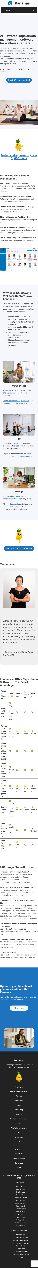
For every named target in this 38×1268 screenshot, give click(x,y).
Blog (19, 1168)
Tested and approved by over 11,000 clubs (19, 157)
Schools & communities (19, 1230)
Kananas (22, 3)
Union (20, 1257)
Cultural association (20, 1238)
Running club (20, 1206)
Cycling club (20, 1192)
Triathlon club (20, 1220)
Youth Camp (20, 1246)
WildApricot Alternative (19, 1128)
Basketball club (20, 1186)
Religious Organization (20, 1254)
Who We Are (19, 1154)
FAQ (19, 1142)
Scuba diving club (20, 1214)
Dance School (21, 1195)
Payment (19, 1096)
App (19, 1123)
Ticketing (19, 1105)
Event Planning (19, 1101)
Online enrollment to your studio (16, 401)
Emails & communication (19, 1119)
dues (18, 403)
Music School (20, 1249)
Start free (19, 1008)
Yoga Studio (20, 1226)
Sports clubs (19, 1182)
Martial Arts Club (20, 1198)
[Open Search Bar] (34, 10)
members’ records (14, 496)
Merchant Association (20, 1240)
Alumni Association (20, 1235)
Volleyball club (20, 1223)
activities (17, 443)
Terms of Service (19, 1158)
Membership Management (19, 1091)
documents (14, 504)
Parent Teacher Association (20, 1243)
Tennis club (20, 1217)
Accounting (19, 1110)
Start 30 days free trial (19, 80)
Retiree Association (21, 1251)
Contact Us (19, 1163)
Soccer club (20, 1212)
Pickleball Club (20, 1203)
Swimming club (20, 1209)
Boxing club (20, 1189)
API (19, 1133)
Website (19, 1114)
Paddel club (20, 1200)
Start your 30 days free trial (19, 548)
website (8, 390)
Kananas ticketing (27, 456)
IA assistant (19, 1137)
